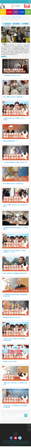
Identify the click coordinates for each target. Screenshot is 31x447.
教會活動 (3, 12)
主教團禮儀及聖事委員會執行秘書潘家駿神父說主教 (15, 295)
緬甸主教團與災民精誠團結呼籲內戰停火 (15, 273)
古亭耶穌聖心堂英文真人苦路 (12, 76)
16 (13, 415)
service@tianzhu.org (23, 442)
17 (16, 415)
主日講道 (28, 12)
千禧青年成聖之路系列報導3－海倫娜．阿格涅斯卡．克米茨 (15, 251)
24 (11, 419)
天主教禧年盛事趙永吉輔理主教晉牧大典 (15, 162)
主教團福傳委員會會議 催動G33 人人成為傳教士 (15, 228)
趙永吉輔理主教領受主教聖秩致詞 (13, 183)
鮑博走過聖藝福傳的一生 (10, 141)
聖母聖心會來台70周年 (10, 361)
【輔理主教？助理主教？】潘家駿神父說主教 (15, 383)
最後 (20, 419)
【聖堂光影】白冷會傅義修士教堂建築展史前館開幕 (15, 406)
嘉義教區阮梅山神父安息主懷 (12, 317)
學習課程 (21, 12)
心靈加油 (15, 12)
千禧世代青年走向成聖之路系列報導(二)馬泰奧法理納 (15, 339)
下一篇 (15, 419)
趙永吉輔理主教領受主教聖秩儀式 (13, 97)
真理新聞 (9, 12)
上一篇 (7, 415)
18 (19, 415)
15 (11, 415)
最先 (3, 415)
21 (2, 419)
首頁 (9, 17)
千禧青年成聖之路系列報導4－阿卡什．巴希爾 (15, 119)
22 (5, 419)
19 (22, 415)
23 (8, 419)
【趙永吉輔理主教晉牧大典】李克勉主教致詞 (15, 205)
